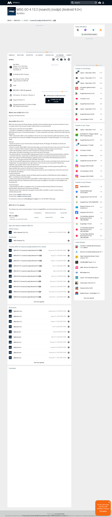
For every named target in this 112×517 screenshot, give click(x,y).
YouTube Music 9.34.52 (86, 171)
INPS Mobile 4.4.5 (85, 272)
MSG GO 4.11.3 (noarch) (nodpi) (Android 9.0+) (26, 260)
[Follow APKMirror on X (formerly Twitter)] (78, 30)
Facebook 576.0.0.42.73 (86, 212)
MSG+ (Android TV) (19, 240)
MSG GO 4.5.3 (17, 358)
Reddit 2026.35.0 (85, 186)
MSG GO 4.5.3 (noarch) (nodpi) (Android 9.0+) (26, 297)
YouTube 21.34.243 (85, 150)
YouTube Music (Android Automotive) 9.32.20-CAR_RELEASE (87, 218)
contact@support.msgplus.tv (32, 199)
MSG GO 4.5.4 (17, 352)
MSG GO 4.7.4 (17, 342)
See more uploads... (39, 301)
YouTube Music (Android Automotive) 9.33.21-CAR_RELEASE (87, 229)
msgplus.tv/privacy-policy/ (24, 196)
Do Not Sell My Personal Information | (41, 515)
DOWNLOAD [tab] (12, 55)
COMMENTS (69, 55)
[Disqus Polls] (39, 393)
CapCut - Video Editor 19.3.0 (88, 109)
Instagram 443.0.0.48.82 (87, 176)
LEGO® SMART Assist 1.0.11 (88, 262)
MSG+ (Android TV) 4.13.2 (21, 232)
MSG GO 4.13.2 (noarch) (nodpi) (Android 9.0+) (26, 250)
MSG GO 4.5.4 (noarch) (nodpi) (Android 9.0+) (26, 291)
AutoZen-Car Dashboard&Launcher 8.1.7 (91, 252)
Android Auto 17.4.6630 (86, 155)
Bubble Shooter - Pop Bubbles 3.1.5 (90, 293)
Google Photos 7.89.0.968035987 (89, 202)
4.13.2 (26, 20)
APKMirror (16, 3)
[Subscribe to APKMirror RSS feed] (101, 30)
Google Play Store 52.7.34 (87, 93)
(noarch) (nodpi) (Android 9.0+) (41, 20)
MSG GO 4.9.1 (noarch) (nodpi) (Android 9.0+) (26, 271)
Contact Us (65, 515)
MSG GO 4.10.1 (18, 327)
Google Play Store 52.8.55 (87, 114)
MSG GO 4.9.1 (17, 332)
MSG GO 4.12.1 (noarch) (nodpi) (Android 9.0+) (26, 255)
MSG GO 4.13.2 (18, 311)
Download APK (56, 100)
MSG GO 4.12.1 (18, 316)
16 (21, 95)
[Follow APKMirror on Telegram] (93, 30)
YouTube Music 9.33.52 (86, 119)
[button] (53, 59)
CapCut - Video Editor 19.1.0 (88, 78)
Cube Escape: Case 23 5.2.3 (87, 283)
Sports (11, 59)
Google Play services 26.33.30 (88, 160)
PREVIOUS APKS (50, 55)
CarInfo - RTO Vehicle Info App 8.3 (89, 277)
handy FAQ (42, 209)
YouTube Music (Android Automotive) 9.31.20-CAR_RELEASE (87, 235)
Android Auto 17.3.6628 (86, 145)
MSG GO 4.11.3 (18, 321)
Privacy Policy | (26, 515)
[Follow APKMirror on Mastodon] (85, 30)
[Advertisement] (39, 38)
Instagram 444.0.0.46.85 (87, 166)
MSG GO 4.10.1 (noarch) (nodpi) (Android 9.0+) (26, 266)
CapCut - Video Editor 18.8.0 (88, 73)
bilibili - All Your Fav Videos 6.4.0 (89, 267)
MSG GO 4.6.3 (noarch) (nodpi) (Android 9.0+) (26, 286)
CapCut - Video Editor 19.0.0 (88, 83)
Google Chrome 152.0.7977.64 (88, 197)
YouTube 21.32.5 (85, 98)
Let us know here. (60, 514)
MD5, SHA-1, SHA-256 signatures (22, 90)
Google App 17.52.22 (86, 224)
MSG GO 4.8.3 (17, 337)
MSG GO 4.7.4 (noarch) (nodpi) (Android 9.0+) (26, 281)
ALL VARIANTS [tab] (39, 55)
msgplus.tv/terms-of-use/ (24, 194)
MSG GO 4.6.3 (17, 347)
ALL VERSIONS (60, 55)
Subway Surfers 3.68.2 (86, 288)
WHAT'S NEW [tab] (20, 55)
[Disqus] (39, 438)
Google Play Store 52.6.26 (87, 104)
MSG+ (22, 13)
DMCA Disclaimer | (56, 515)
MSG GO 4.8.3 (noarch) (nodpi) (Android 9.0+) (26, 276)
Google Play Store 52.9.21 (87, 140)
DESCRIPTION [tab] (29, 55)
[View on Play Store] (61, 59)
